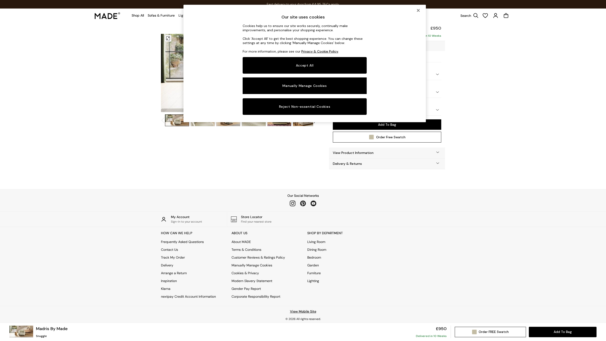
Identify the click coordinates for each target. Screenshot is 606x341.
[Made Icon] (107, 16)
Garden (313, 265)
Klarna (165, 289)
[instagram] (292, 203)
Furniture (314, 273)
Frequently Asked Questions (182, 242)
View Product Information (353, 153)
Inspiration (169, 281)
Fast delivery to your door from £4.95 (303, 4)
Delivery (167, 265)
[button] (387, 153)
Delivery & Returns (347, 164)
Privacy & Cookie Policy (319, 51)
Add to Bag (387, 124)
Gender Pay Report (246, 289)
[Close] (418, 10)
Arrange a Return (174, 273)
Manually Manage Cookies (252, 265)
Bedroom (314, 257)
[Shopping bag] (506, 15)
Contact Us (169, 249)
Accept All (305, 65)
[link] (468, 15)
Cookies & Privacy (245, 273)
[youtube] (313, 203)
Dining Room (316, 249)
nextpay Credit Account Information (188, 296)
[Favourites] (485, 15)
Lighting (313, 281)
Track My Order (173, 257)
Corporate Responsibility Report (256, 296)
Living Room (316, 242)
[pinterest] (303, 203)
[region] (304, 63)
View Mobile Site (303, 311)
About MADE (241, 242)
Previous (170, 73)
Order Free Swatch (390, 137)
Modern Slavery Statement (252, 281)
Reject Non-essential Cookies (304, 106)
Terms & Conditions (246, 249)
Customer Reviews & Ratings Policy (258, 257)
